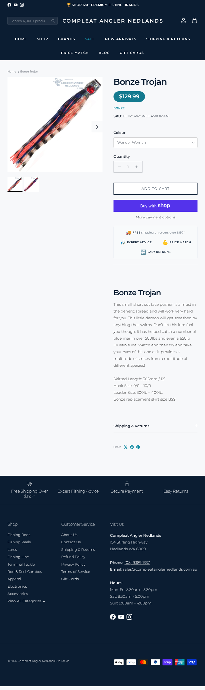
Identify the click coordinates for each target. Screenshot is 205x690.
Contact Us (71, 542)
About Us (69, 534)
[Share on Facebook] (132, 447)
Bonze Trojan (29, 71)
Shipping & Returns (168, 39)
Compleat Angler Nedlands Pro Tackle (44, 661)
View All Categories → (27, 601)
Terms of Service (75, 571)
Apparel (14, 579)
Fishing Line (18, 557)
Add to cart (156, 188)
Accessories (18, 593)
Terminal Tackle (21, 564)
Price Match (75, 53)
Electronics (17, 586)
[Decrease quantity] (118, 166)
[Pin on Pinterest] (138, 447)
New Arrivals (120, 39)
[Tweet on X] (126, 447)
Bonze (119, 108)
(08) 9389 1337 (137, 562)
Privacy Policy (73, 564)
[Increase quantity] (138, 166)
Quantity (122, 156)
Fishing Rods (19, 534)
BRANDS (66, 39)
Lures (12, 549)
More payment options (156, 217)
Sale (90, 39)
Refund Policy (73, 557)
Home (21, 39)
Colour (120, 132)
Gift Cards (132, 53)
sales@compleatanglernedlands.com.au (160, 569)
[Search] (53, 21)
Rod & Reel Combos (25, 571)
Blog (104, 53)
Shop (42, 39)
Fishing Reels (19, 542)
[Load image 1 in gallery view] (55, 124)
